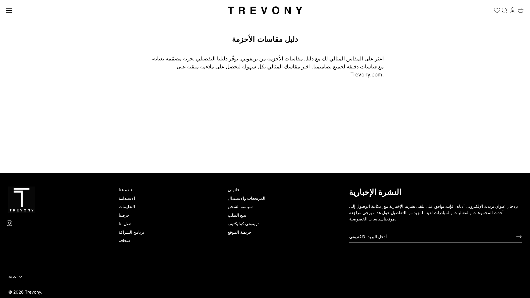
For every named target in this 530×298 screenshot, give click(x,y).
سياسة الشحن (240, 206)
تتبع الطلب (237, 215)
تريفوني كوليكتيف (243, 223)
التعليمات (127, 206)
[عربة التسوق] (520, 8)
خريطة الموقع (239, 232)
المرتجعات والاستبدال (246, 198)
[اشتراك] (519, 237)
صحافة (125, 240)
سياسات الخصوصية (366, 219)
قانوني (233, 189)
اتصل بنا (125, 223)
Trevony (33, 292)
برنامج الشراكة (131, 232)
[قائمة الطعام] (9, 10)
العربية (12, 276)
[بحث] (504, 9)
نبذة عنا (125, 189)
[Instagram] (9, 222)
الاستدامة (127, 198)
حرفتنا (124, 215)
